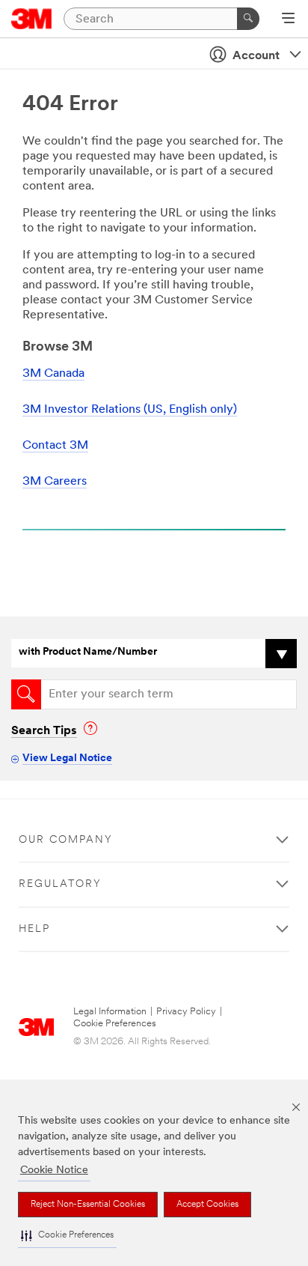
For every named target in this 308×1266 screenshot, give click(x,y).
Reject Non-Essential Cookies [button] (88, 1204)
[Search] (248, 18)
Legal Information (110, 1012)
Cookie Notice (54, 1170)
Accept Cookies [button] (207, 1204)
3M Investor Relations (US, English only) (129, 410)
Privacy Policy (186, 1012)
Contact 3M (55, 446)
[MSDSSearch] (26, 694)
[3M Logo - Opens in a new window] (31, 18)
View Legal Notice (67, 758)
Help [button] (34, 929)
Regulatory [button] (60, 884)
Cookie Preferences (114, 1024)
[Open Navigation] (288, 19)
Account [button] (256, 56)
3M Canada (53, 374)
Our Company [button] (66, 840)
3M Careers (54, 482)
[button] (67, 1235)
